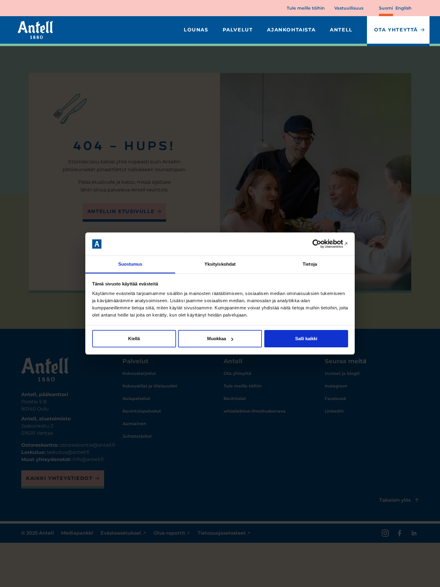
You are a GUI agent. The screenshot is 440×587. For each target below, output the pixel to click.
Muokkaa (216, 338)
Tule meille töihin (306, 8)
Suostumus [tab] (130, 264)
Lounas (196, 30)
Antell (341, 30)
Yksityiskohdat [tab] (220, 264)
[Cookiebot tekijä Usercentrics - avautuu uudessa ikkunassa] (322, 244)
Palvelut (238, 30)
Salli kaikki (306, 338)
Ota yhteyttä (396, 30)
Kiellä (134, 338)
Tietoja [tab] (310, 264)
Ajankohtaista (291, 30)
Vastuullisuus (348, 8)
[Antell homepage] (35, 30)
